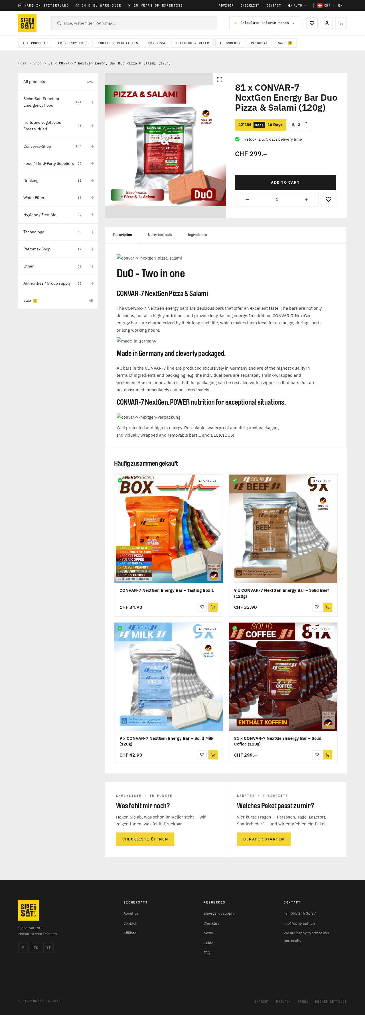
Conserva (156, 43)
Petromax (259, 43)
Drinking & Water (192, 43)
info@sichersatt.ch (299, 923)
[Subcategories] (92, 102)
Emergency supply (219, 913)
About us (130, 913)
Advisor (226, 5)
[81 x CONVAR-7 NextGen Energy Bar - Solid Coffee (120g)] (283, 677)
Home (22, 63)
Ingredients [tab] (197, 235)
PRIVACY (283, 1002)
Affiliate (129, 933)
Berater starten (263, 839)
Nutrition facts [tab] (160, 235)
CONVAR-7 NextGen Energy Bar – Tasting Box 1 (166, 590)
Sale (282, 43)
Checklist (249, 5)
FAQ (207, 952)
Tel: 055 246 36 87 (300, 913)
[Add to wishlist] (328, 199)
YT (48, 947)
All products (35, 43)
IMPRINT (261, 1002)
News (208, 933)
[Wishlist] (312, 23)
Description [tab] (122, 235)
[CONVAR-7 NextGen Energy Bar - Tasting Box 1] (168, 529)
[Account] (326, 23)
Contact (273, 5)
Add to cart (285, 182)
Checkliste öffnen (145, 839)
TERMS (303, 1002)
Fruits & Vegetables (118, 43)
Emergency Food (73, 43)
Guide (208, 943)
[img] (120, 480)
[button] (213, 607)
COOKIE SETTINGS (331, 1002)
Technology (230, 43)
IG (36, 947)
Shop (37, 63)
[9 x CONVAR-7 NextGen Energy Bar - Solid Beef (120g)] (283, 529)
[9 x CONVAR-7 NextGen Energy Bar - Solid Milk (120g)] (168, 677)
